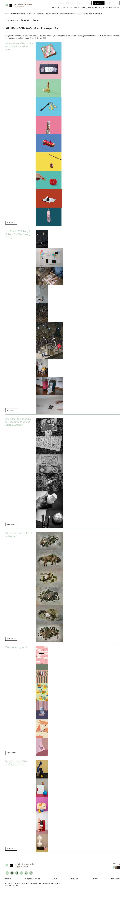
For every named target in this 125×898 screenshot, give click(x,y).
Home (7, 14)
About (69, 7)
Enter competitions (58, 7)
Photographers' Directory (32, 879)
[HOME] (55, 3)
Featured (112, 7)
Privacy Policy (74, 879)
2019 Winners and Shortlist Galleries (43, 14)
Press (68, 3)
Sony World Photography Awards (85, 7)
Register (87, 3)
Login (79, 3)
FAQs (73, 3)
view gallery (11, 222)
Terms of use (115, 879)
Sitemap (95, 879)
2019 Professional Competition (65, 14)
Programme (103, 7)
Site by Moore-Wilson (12, 885)
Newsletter (98, 3)
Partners (61, 3)
